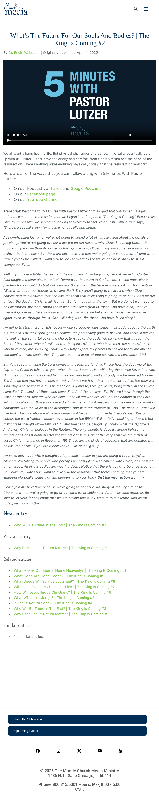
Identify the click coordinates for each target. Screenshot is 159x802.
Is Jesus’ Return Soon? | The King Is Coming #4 (53, 603)
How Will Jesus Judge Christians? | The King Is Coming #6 (62, 592)
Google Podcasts (86, 188)
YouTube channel (42, 199)
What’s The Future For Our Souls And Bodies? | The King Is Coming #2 (79, 39)
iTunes (55, 188)
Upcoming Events (26, 731)
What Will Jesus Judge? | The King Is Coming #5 (54, 598)
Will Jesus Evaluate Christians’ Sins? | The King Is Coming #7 (64, 587)
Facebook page (41, 194)
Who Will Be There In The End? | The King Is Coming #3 (60, 525)
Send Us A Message (28, 719)
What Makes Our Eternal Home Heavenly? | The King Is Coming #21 (70, 570)
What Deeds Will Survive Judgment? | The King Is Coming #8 (64, 581)
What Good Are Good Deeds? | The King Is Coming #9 (59, 576)
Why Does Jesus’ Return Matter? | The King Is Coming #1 (61, 548)
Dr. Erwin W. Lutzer (24, 53)
